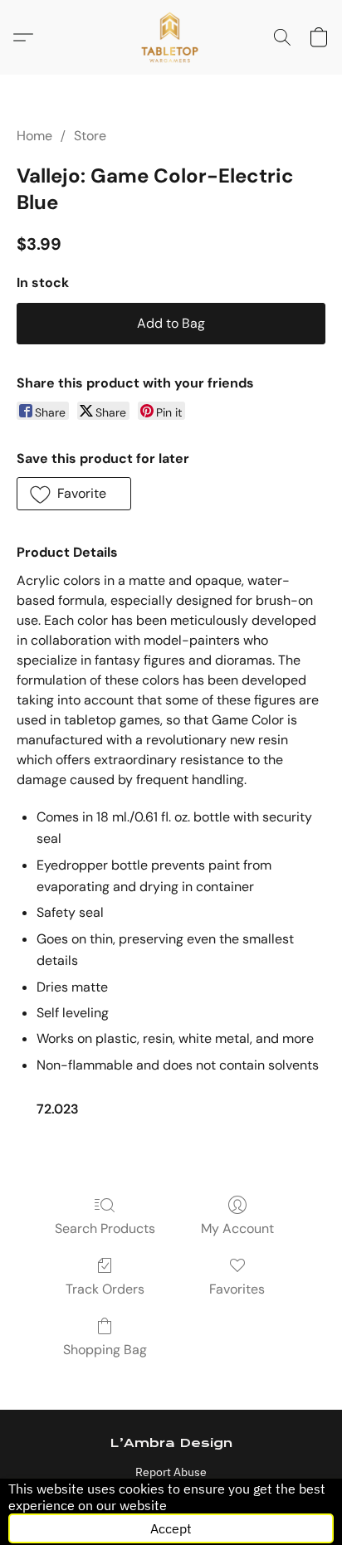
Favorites (237, 1289)
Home (34, 135)
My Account (237, 1228)
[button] (171, 37)
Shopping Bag (105, 1349)
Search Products (105, 1228)
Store (90, 135)
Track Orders (105, 1289)
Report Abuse (171, 1472)
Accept (171, 1528)
